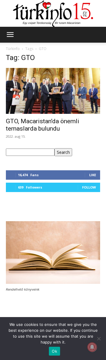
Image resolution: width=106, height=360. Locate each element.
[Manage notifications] (92, 347)
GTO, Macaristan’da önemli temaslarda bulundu (42, 125)
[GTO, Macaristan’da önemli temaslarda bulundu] (53, 91)
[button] (10, 35)
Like (92, 175)
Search (63, 152)
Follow (89, 187)
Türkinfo (13, 48)
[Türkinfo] (53, 14)
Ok (54, 351)
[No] (99, 338)
